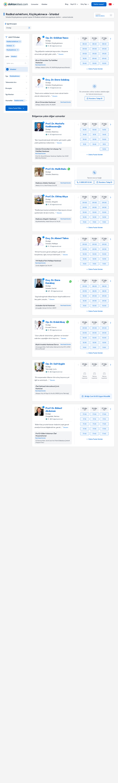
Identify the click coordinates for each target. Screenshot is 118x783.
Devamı (61, 54)
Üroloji (48, 41)
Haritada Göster (40, 65)
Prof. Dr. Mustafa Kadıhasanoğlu (55, 125)
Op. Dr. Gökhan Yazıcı (57, 37)
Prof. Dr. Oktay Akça (57, 196)
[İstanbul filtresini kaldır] (13, 46)
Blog (66, 4)
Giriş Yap (84, 4)
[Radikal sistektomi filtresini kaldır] (20, 41)
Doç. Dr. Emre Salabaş (57, 79)
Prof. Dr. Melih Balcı (56, 168)
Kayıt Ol (73, 4)
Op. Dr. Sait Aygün (55, 363)
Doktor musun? (99, 4)
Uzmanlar (34, 4)
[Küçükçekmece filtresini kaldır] (18, 50)
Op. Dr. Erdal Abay (55, 322)
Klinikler (44, 4)
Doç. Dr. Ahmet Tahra (57, 238)
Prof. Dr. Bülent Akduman (54, 409)
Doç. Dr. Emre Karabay (53, 281)
